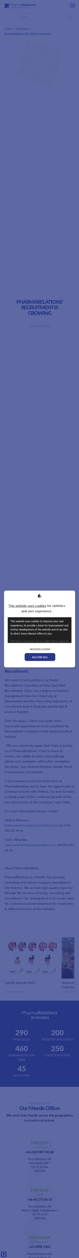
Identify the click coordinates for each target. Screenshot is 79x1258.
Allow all (40, 657)
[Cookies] (3, 1254)
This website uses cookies (27, 605)
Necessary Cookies (40, 649)
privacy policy (43, 641)
